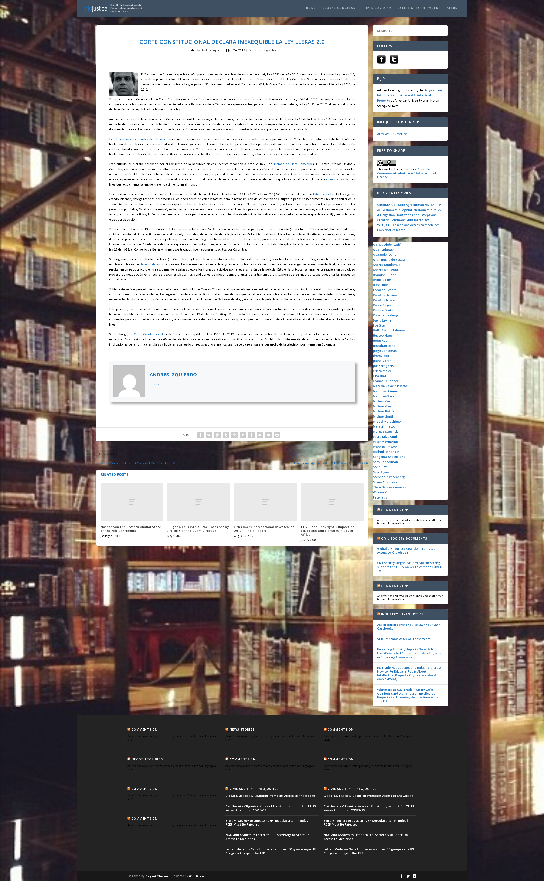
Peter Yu (379, 497)
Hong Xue (380, 341)
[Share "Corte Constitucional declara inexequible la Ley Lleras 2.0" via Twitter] (209, 435)
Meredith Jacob (384, 426)
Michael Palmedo (385, 411)
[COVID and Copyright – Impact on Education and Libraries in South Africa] (332, 502)
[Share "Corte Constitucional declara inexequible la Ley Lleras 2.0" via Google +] (217, 435)
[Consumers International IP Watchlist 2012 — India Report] (265, 502)
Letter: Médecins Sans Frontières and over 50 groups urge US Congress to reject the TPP (270, 851)
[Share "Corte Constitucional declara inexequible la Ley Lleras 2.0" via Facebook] (200, 435)
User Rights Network (418, 8)
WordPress (196, 876)
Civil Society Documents (404, 538)
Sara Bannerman (385, 462)
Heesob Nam (382, 335)
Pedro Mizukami (385, 437)
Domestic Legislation (263, 50)
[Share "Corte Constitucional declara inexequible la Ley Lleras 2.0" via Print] (277, 435)
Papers (451, 8)
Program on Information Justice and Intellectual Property (409, 95)
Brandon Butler (384, 275)
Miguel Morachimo (387, 421)
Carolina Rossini (385, 295)
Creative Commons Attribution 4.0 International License (406, 173)
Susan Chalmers (385, 482)
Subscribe (400, 134)
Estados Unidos (323, 194)
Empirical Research (391, 230)
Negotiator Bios (147, 759)
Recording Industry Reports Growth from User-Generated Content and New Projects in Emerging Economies (409, 653)
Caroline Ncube (384, 300)
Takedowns (400, 225)
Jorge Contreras (385, 351)
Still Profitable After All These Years (403, 639)
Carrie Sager (382, 305)
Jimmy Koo (381, 356)
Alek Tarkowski (384, 250)
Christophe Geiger (386, 315)
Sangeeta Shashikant (389, 457)
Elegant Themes (156, 876)
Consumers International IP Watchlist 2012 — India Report (264, 529)
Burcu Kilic (380, 285)
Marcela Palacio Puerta (390, 386)
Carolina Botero (385, 290)
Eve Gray (379, 325)
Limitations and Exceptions (416, 215)
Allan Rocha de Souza (389, 260)
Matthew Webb (384, 396)
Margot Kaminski (386, 431)
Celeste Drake (383, 310)
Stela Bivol (380, 467)
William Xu (381, 492)
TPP (438, 205)
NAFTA (430, 205)
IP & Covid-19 (378, 8)
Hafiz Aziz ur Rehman (389, 330)
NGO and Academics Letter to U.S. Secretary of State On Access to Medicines (267, 837)
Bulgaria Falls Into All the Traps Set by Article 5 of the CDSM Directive (198, 529)
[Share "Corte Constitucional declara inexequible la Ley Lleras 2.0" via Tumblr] (226, 435)
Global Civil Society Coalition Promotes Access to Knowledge (406, 550)
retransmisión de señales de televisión (140, 139)
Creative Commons (391, 220)
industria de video (338, 179)
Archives (383, 134)
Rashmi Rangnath (386, 452)
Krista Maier (382, 371)
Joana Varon (382, 361)
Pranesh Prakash (385, 447)
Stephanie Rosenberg (389, 477)
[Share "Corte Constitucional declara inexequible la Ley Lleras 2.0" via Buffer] (251, 435)
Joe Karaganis (383, 366)
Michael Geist (383, 406)
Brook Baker (382, 280)
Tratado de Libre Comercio (292, 164)
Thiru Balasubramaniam (391, 487)
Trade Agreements (410, 205)
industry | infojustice (402, 614)
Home (311, 8)
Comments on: (394, 510)
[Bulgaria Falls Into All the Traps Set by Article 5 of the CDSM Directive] (198, 502)
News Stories (242, 729)
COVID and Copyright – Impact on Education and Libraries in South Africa (327, 531)
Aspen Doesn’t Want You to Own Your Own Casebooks (408, 626)
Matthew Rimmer (386, 391)
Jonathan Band (384, 346)
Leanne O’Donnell (386, 381)
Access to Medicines (424, 225)
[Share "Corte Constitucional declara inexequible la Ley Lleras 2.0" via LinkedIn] (243, 435)
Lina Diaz (380, 376)
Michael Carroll (384, 401)
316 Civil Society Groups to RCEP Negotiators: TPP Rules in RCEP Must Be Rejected (268, 822)
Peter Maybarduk (386, 442)
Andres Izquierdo (213, 50)
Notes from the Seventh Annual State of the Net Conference (131, 529)
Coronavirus (386, 205)
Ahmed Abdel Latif (387, 244)
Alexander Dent (384, 254)
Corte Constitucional (148, 334)
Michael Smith (383, 416)
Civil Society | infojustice (254, 789)
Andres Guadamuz (386, 265)
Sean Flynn (381, 472)
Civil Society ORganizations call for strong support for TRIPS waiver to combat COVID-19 (409, 566)
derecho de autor (152, 264)
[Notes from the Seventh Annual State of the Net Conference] (132, 502)
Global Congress (339, 8)
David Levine (382, 320)
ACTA (381, 210)
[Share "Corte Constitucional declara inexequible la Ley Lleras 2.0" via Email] (268, 435)
